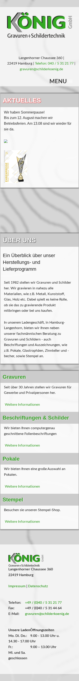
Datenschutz (38, 586)
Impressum (17, 586)
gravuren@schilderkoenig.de (41, 69)
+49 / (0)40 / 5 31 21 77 (43, 602)
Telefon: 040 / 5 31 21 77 (54, 63)
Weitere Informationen (22, 404)
